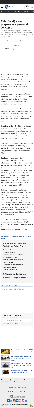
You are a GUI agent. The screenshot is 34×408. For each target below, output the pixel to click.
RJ (16, 267)
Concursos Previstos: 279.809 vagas (13, 289)
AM (15, 11)
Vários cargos (12, 257)
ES (27, 11)
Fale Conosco (22, 387)
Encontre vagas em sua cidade (10, 317)
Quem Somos (12, 387)
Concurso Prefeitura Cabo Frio (16, 41)
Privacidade (22, 391)
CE (21, 11)
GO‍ (30, 11)
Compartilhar (17, 45)
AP (11, 11)
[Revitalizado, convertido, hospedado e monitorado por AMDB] (31, 405)
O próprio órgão (18, 264)
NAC (2, 11)
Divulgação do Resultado (17, 277)
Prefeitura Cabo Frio (9, 250)
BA (18, 11)
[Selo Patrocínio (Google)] (26, 7)
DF (24, 11)
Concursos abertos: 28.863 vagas (12, 285)
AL (8, 11)
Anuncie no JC (12, 391)
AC (5, 11)
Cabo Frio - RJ (13, 269)
